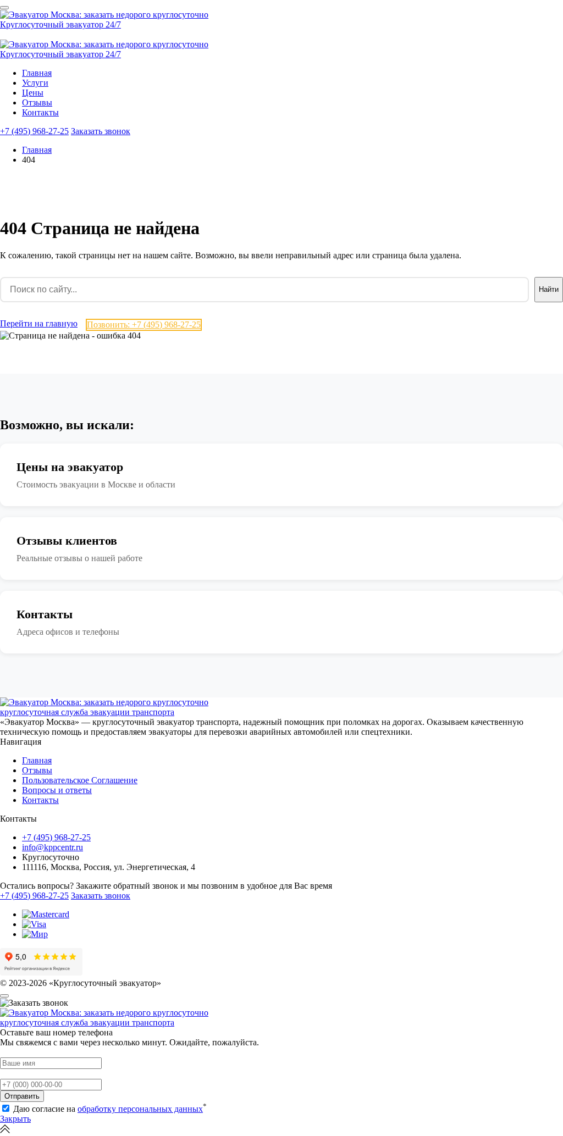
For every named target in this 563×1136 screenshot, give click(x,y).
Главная (37, 72)
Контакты (40, 112)
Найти (549, 289)
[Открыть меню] (4, 7)
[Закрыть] (4, 996)
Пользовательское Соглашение (79, 780)
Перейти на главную (39, 323)
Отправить (22, 1096)
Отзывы (37, 102)
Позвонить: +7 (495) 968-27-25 (144, 324)
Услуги (35, 82)
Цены (32, 92)
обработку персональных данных (140, 1108)
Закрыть (15, 1118)
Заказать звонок (100, 131)
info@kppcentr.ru (52, 847)
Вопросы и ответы (57, 790)
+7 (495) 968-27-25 (34, 131)
